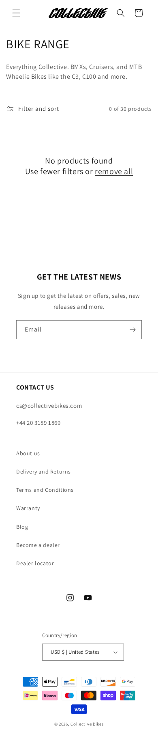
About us (28, 453)
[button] (16, 13)
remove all (114, 171)
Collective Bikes (87, 724)
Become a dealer (38, 545)
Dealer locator (35, 563)
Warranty (28, 508)
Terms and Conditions (45, 489)
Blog (22, 526)
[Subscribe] (132, 329)
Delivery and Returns (43, 471)
